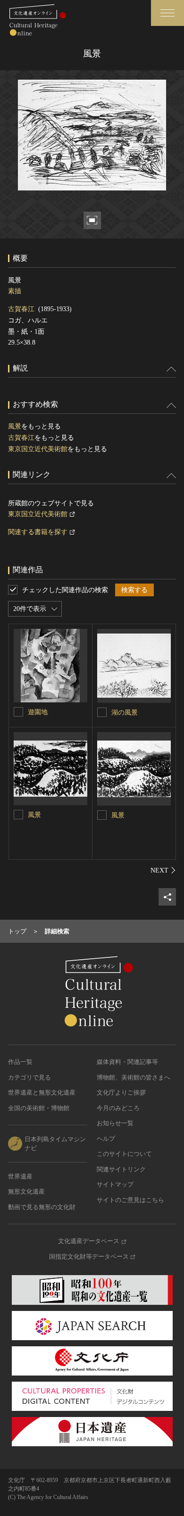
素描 (14, 291)
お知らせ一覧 (115, 1123)
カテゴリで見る (29, 1077)
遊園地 (38, 712)
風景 (14, 426)
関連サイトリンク (121, 1169)
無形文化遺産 (26, 1191)
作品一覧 (20, 1061)
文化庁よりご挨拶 (121, 1092)
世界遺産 (20, 1176)
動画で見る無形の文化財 (41, 1207)
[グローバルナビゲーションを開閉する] (167, 13)
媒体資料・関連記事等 (127, 1061)
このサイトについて (124, 1153)
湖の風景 (124, 712)
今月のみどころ (118, 1108)
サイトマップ (115, 1184)
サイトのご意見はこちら (130, 1199)
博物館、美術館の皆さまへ (133, 1077)
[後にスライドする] (163, 870)
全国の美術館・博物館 (38, 1108)
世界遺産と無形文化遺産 (41, 1092)
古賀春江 (21, 309)
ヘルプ (106, 1138)
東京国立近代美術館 (37, 449)
